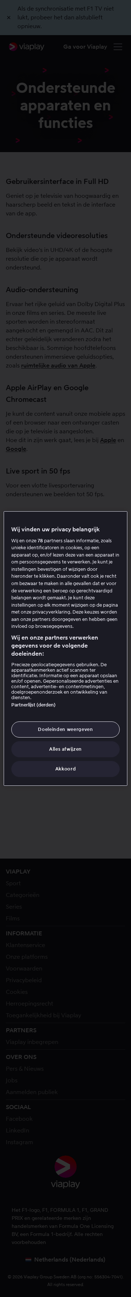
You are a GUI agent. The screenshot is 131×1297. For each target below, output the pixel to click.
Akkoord (65, 769)
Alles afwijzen (65, 749)
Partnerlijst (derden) (33, 705)
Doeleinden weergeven (65, 729)
